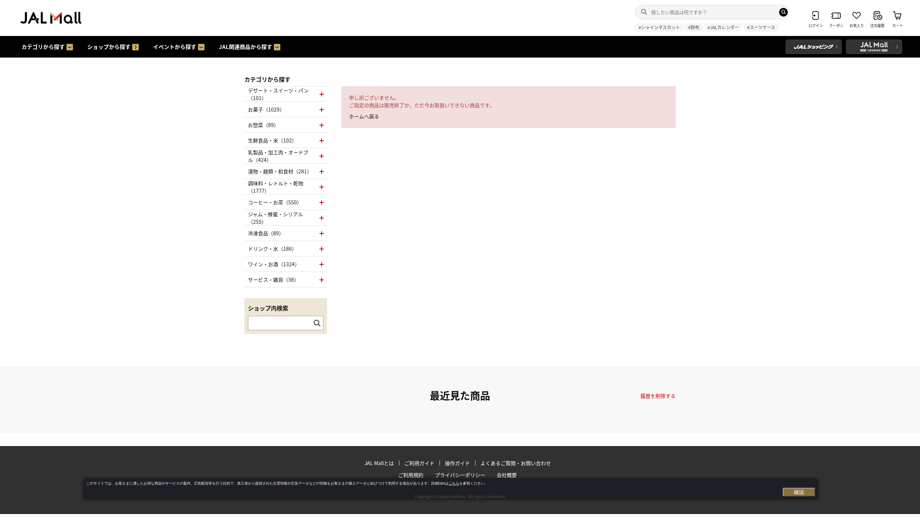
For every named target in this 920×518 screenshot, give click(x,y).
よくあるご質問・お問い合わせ (515, 463)
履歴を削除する (658, 395)
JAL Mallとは (379, 463)
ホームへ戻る (364, 116)
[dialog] (451, 489)
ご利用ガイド (419, 463)
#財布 (693, 27)
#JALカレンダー (723, 27)
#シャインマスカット (659, 27)
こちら (453, 483)
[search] (783, 12)
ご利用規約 (410, 474)
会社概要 (507, 474)
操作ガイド (457, 463)
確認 (799, 492)
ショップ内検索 (268, 308)
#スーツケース (761, 27)
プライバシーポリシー (460, 474)
